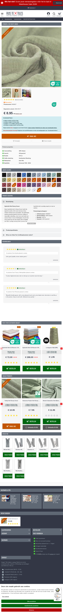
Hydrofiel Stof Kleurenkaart (11, 347)
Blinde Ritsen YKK (8, 449)
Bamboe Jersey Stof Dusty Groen (31, 400)
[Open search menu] (54, 13)
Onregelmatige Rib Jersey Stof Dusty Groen (11, 400)
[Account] (48, 13)
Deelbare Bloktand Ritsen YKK (20, 449)
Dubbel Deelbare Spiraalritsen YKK (43, 449)
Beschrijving (9, 201)
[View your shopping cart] (59, 13)
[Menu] (60, 588)
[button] (16, 141)
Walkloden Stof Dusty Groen (52, 400)
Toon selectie (5, 596)
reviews (52, 554)
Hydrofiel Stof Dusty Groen (13, 518)
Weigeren (31, 610)
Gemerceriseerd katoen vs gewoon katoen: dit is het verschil (57, 498)
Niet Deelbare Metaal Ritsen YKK (20, 470)
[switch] (57, 599)
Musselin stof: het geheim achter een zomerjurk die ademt (14, 498)
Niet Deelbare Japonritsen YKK (8, 470)
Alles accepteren (31, 601)
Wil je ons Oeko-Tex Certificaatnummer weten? (19, 235)
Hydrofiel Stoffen (17, 19)
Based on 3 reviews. (19, 99)
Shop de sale (59, 3)
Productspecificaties (12, 230)
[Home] (2, 19)
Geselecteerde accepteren (31, 605)
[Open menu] (2, 13)
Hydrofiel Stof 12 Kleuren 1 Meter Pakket (52, 347)
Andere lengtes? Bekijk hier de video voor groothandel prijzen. (42, 127)
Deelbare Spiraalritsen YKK (31, 449)
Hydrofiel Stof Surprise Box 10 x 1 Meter (31, 347)
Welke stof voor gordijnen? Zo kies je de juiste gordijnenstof (35, 499)
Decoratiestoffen (8, 19)
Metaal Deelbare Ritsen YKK (55, 449)
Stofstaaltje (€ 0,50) (13, 427)
